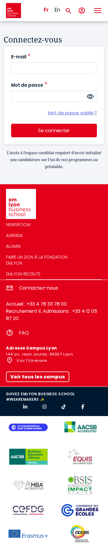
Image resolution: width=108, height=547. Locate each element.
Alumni (13, 246)
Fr (46, 10)
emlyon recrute (23, 274)
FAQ (24, 332)
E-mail (18, 57)
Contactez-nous (38, 287)
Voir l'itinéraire (31, 360)
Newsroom (18, 225)
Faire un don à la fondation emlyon (37, 260)
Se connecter (54, 130)
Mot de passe (27, 85)
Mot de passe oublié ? (72, 113)
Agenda (14, 235)
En (57, 10)
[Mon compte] (81, 10)
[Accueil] (13, 10)
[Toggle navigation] (97, 10)
